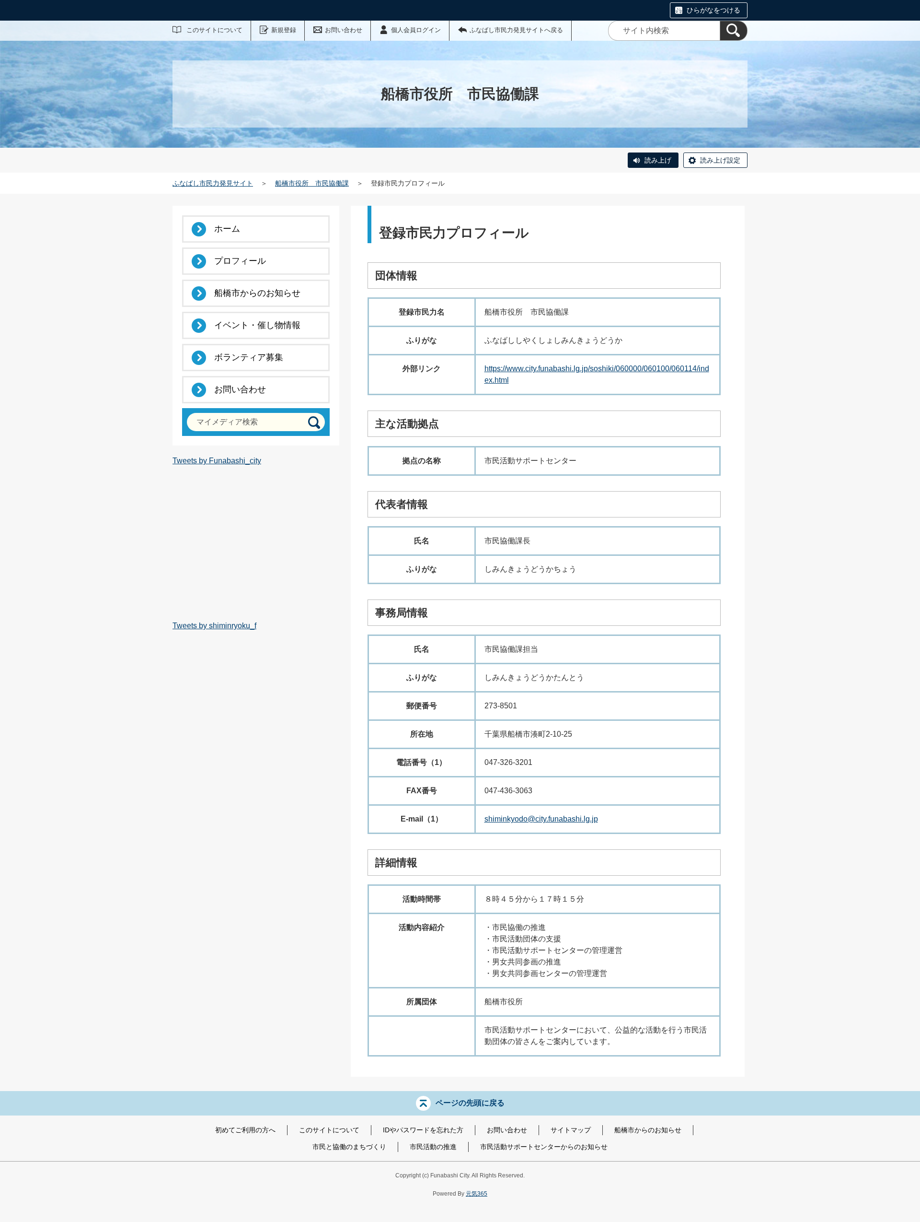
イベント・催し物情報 (257, 325)
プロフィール (240, 261)
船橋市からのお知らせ (257, 293)
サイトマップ (571, 1130)
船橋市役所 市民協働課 (312, 183)
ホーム (227, 229)
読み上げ (657, 160)
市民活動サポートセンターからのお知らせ (544, 1147)
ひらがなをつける (713, 10)
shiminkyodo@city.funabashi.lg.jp (541, 819)
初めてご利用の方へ (245, 1130)
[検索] (734, 31)
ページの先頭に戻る (470, 1103)
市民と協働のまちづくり (349, 1147)
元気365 (476, 1193)
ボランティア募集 (248, 357)
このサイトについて (214, 30)
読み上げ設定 (720, 160)
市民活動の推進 (433, 1147)
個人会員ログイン (416, 30)
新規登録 (283, 30)
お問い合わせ (343, 30)
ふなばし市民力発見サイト (212, 183)
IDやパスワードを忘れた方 (423, 1130)
